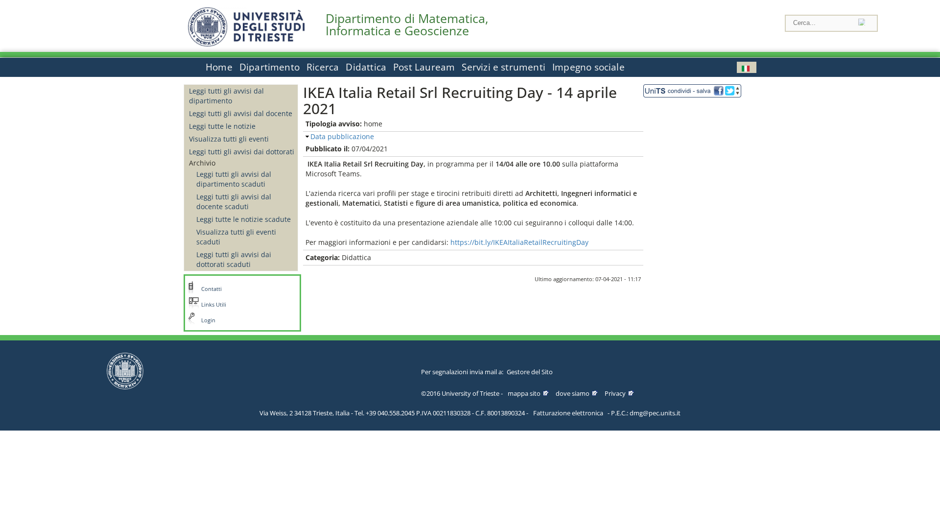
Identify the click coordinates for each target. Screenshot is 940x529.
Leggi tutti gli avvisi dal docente (240, 113)
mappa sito (524, 393)
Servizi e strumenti (503, 67)
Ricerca (322, 67)
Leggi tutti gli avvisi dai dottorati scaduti (233, 259)
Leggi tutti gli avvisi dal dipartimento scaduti (233, 179)
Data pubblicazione (342, 136)
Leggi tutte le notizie (222, 126)
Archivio (202, 163)
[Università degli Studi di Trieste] (246, 43)
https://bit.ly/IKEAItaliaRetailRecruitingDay (519, 242)
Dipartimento (269, 67)
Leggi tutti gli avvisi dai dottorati (241, 151)
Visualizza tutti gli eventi (229, 139)
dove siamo (572, 393)
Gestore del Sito (530, 371)
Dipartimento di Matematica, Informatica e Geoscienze (407, 24)
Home (219, 67)
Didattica (366, 67)
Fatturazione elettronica (568, 413)
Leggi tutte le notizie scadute (243, 219)
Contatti (211, 289)
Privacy (615, 393)
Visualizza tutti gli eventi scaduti (236, 236)
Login (208, 320)
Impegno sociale (588, 67)
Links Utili (213, 304)
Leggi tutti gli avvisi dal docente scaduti (233, 201)
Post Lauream (424, 67)
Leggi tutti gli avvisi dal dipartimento (226, 95)
